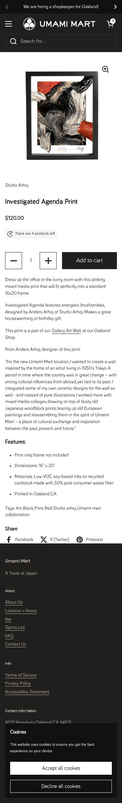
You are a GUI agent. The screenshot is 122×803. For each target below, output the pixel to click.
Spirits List (15, 627)
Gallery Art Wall (66, 330)
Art (19, 508)
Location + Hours (21, 610)
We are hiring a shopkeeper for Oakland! (61, 6)
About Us (14, 602)
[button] (13, 260)
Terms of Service (21, 675)
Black (28, 508)
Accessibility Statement (27, 692)
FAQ (9, 636)
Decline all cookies (61, 786)
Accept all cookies (61, 768)
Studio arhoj (64, 508)
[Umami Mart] (59, 24)
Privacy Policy (18, 683)
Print (39, 508)
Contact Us (15, 644)
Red (48, 508)
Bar (8, 619)
